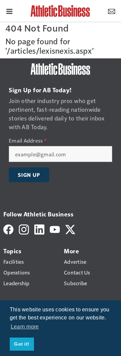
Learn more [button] (25, 326)
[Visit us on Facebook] (8, 228)
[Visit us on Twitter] (70, 228)
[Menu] (9, 10)
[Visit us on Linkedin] (39, 228)
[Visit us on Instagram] (24, 228)
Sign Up (29, 174)
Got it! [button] (21, 344)
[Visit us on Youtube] (55, 228)
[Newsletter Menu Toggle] (112, 10)
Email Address (28, 140)
